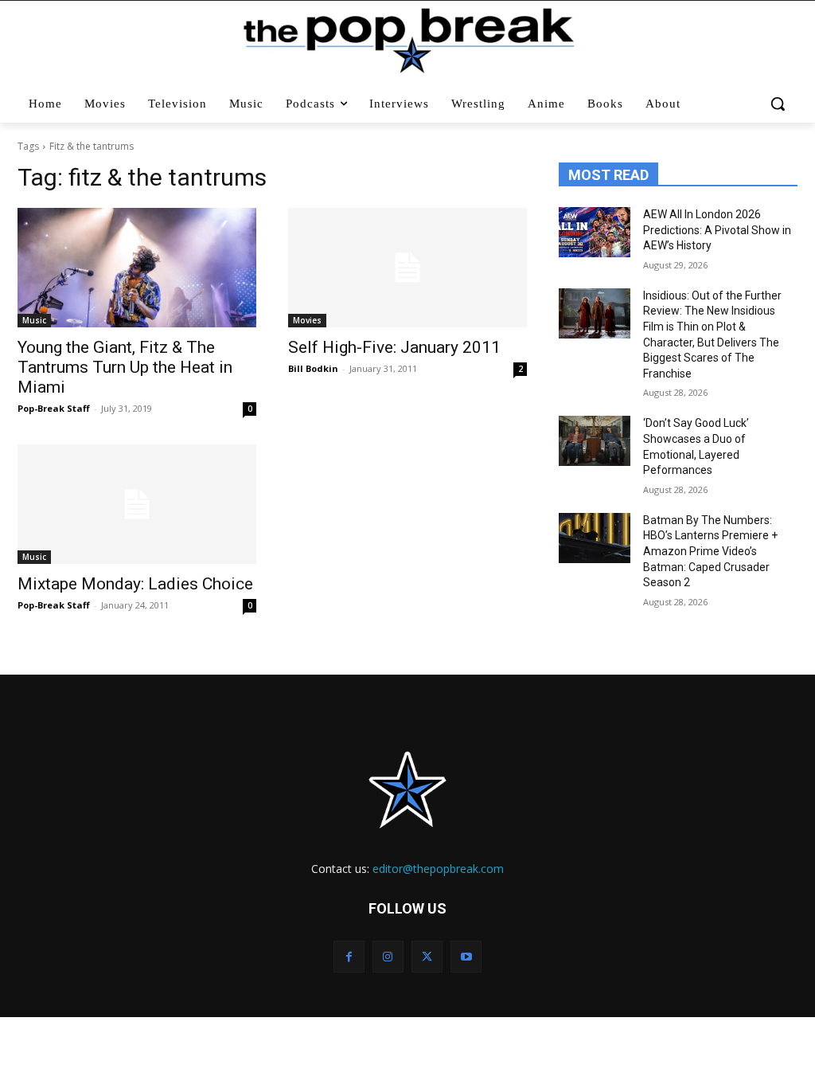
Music (34, 320)
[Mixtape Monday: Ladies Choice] (137, 504)
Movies (307, 320)
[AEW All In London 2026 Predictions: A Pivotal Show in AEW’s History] (594, 232)
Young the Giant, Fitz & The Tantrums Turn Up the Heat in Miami (125, 367)
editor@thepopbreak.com (438, 868)
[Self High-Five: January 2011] (407, 267)
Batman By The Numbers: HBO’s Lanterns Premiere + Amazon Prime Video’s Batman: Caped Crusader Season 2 (710, 551)
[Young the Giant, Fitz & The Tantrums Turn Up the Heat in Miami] (137, 267)
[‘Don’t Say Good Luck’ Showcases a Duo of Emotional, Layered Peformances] (594, 441)
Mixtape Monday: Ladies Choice (135, 583)
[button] (777, 103)
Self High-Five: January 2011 (394, 347)
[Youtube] (466, 956)
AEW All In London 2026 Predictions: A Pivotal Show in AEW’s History (717, 230)
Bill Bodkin (313, 368)
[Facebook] (349, 956)
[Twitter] (427, 956)
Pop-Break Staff (54, 408)
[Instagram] (388, 956)
